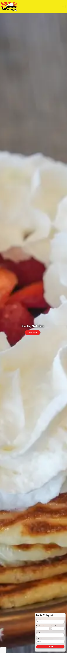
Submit (50, 647)
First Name (40, 626)
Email (38, 632)
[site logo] (9, 6)
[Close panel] (64, 615)
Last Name (55, 626)
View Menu (33, 332)
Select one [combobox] (41, 622)
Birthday (39, 639)
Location (39, 619)
